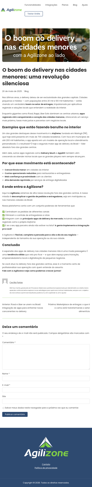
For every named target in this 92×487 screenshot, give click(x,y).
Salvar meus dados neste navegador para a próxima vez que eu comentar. (42, 407)
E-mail (6, 385)
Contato (46, 464)
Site (4, 396)
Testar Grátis (33, 13)
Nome (6, 373)
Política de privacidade (46, 468)
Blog (26, 91)
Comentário (8, 342)
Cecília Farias (16, 282)
